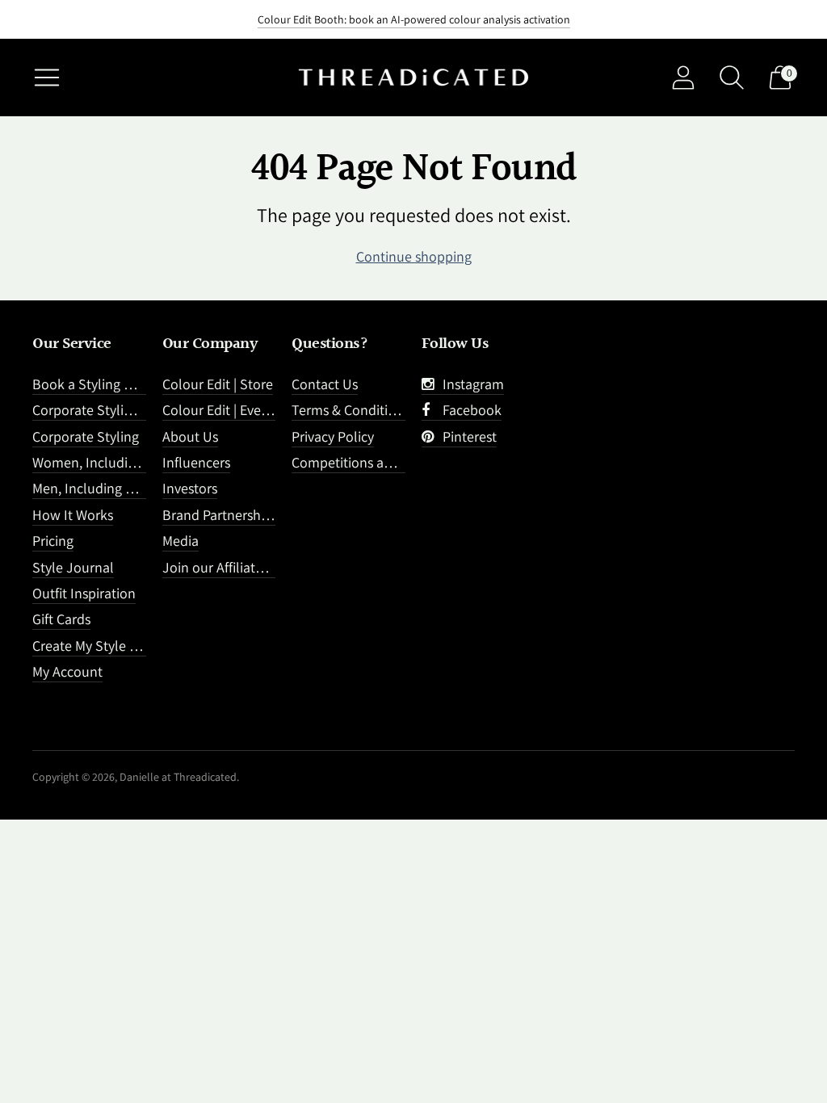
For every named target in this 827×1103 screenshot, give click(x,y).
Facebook (469, 410)
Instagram (470, 384)
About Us (190, 436)
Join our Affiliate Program (240, 567)
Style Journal (73, 567)
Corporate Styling (85, 436)
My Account (67, 671)
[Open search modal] (731, 77)
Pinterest (466, 436)
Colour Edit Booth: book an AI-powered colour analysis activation (414, 19)
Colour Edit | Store (217, 384)
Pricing (52, 540)
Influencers (196, 462)
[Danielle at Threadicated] (413, 78)
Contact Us (325, 384)
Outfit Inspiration (84, 593)
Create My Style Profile (100, 645)
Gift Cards (61, 619)
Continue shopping (414, 256)
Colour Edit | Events (220, 410)
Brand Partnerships (220, 514)
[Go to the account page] (683, 77)
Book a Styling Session (101, 384)
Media (180, 540)
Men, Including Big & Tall (107, 488)
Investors (189, 488)
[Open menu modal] (46, 77)
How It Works (72, 514)
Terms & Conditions (350, 410)
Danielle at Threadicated (178, 777)
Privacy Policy (333, 436)
